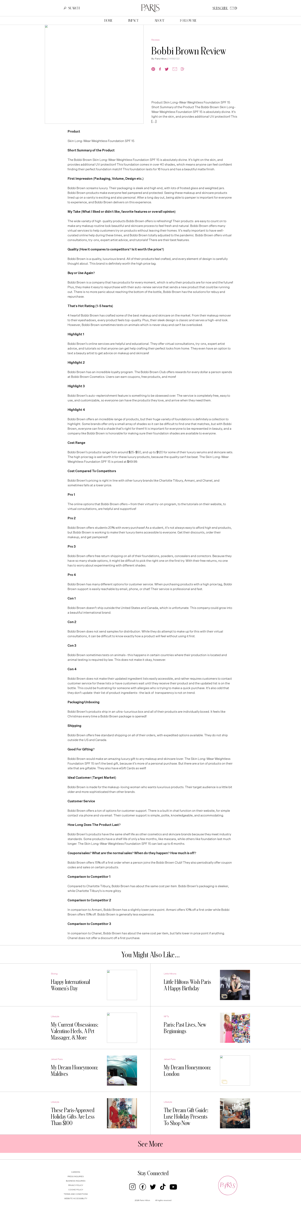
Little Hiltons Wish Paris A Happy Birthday (187, 985)
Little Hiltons (170, 974)
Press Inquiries (76, 1177)
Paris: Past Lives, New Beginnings (185, 1027)
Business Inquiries (75, 1181)
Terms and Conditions (76, 1194)
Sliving (54, 974)
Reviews (155, 40)
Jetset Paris (57, 1059)
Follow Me (188, 20)
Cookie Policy (75, 1190)
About (159, 20)
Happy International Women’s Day (70, 985)
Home (108, 20)
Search (74, 8)
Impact (133, 20)
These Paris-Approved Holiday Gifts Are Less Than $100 (73, 1116)
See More (150, 1143)
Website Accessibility (75, 1199)
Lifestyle (55, 1016)
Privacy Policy (75, 1185)
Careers (75, 1172)
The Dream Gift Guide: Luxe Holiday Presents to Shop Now (186, 1116)
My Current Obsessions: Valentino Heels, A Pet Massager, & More (74, 1030)
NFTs (166, 1016)
